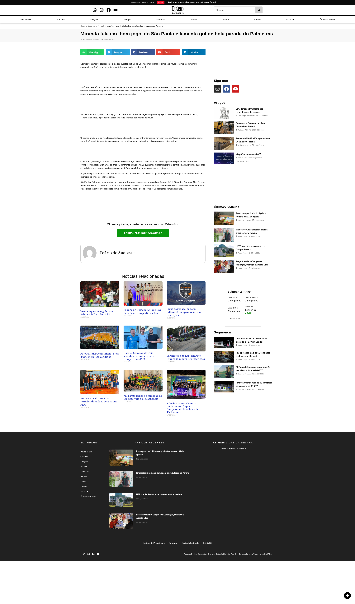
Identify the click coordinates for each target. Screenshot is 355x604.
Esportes (91, 26)
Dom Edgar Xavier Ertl (246, 116)
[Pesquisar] (258, 10)
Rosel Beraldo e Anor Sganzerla (250, 158)
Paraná (83, 476)
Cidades (84, 456)
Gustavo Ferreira (244, 220)
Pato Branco (86, 451)
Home (82, 26)
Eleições (84, 461)
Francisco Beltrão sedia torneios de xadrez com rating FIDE (98, 401)
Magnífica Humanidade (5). (248, 154)
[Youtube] (115, 10)
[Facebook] (108, 10)
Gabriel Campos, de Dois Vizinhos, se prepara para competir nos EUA (139, 356)
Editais (83, 486)
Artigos (83, 466)
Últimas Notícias (88, 496)
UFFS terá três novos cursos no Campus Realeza (159, 494)
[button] (92, 52)
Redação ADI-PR (244, 130)
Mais (82, 491)
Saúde (83, 481)
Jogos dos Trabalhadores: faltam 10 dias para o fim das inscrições (184, 312)
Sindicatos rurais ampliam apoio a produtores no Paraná (162, 472)
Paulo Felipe (242, 236)
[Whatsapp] (95, 10)
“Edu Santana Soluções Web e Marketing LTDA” (253, 554)
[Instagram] (102, 10)
